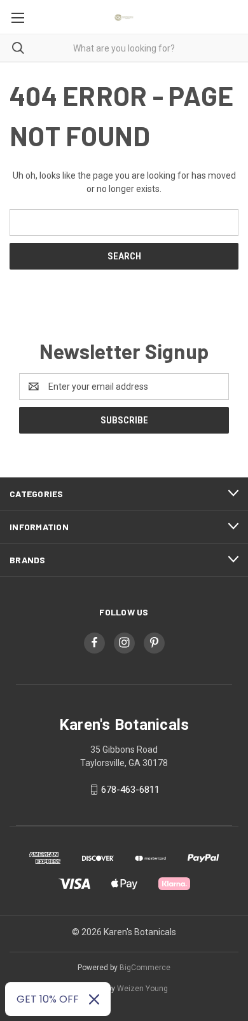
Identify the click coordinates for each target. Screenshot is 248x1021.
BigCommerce (145, 967)
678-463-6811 (130, 789)
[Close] (94, 999)
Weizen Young (142, 988)
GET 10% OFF (48, 999)
